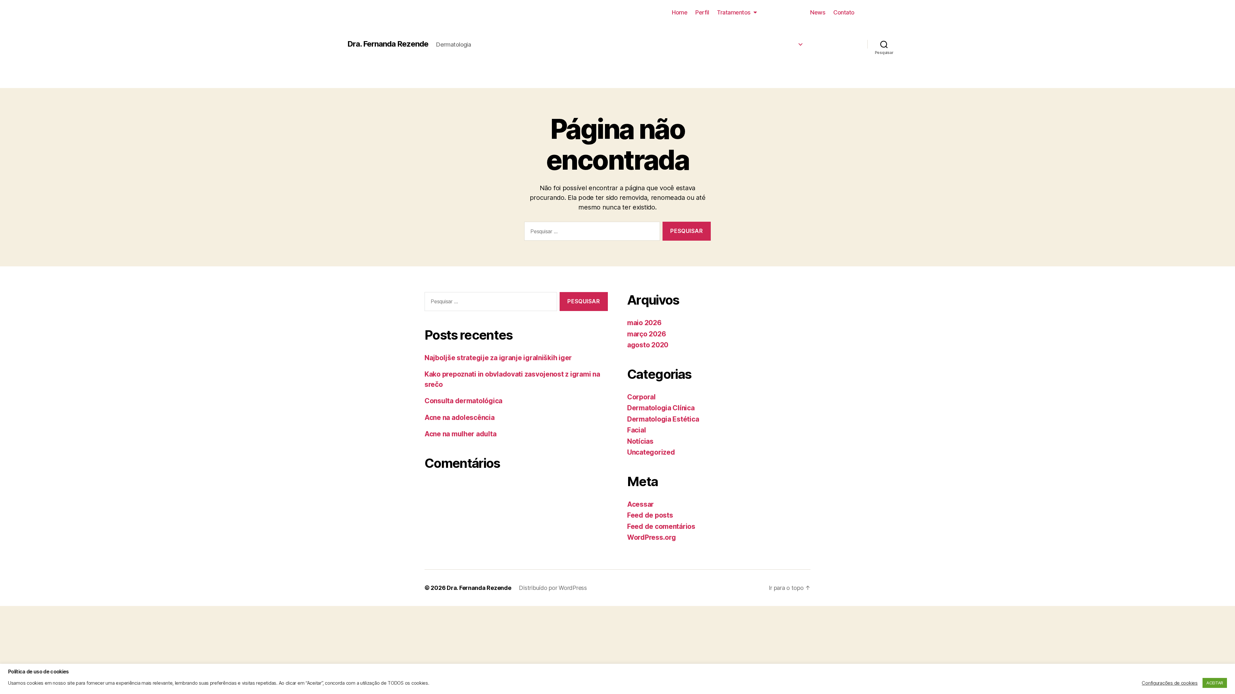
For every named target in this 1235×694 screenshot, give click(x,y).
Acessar (640, 504)
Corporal (641, 397)
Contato (844, 12)
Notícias (640, 441)
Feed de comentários (661, 526)
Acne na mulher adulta (460, 434)
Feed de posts (650, 515)
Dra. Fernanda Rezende (387, 44)
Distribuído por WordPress (553, 587)
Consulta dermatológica (463, 401)
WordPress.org (651, 537)
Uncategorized (651, 452)
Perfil (702, 12)
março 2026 (646, 334)
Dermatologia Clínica (762, 42)
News (817, 12)
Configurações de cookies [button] (1170, 683)
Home (679, 12)
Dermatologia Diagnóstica (755, 55)
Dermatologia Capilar (761, 68)
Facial (636, 430)
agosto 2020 (647, 345)
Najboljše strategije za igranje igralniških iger (498, 358)
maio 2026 (644, 323)
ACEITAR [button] (1214, 682)
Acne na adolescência (460, 418)
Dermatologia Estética (760, 29)
